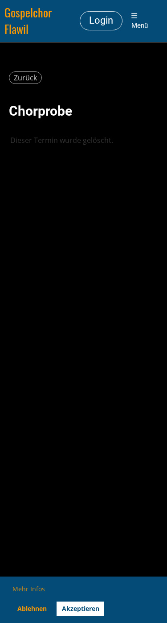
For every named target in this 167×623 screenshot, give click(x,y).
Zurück (25, 78)
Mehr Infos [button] (28, 589)
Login (101, 20)
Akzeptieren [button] (80, 608)
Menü (139, 25)
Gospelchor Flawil (28, 21)
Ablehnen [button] (32, 608)
